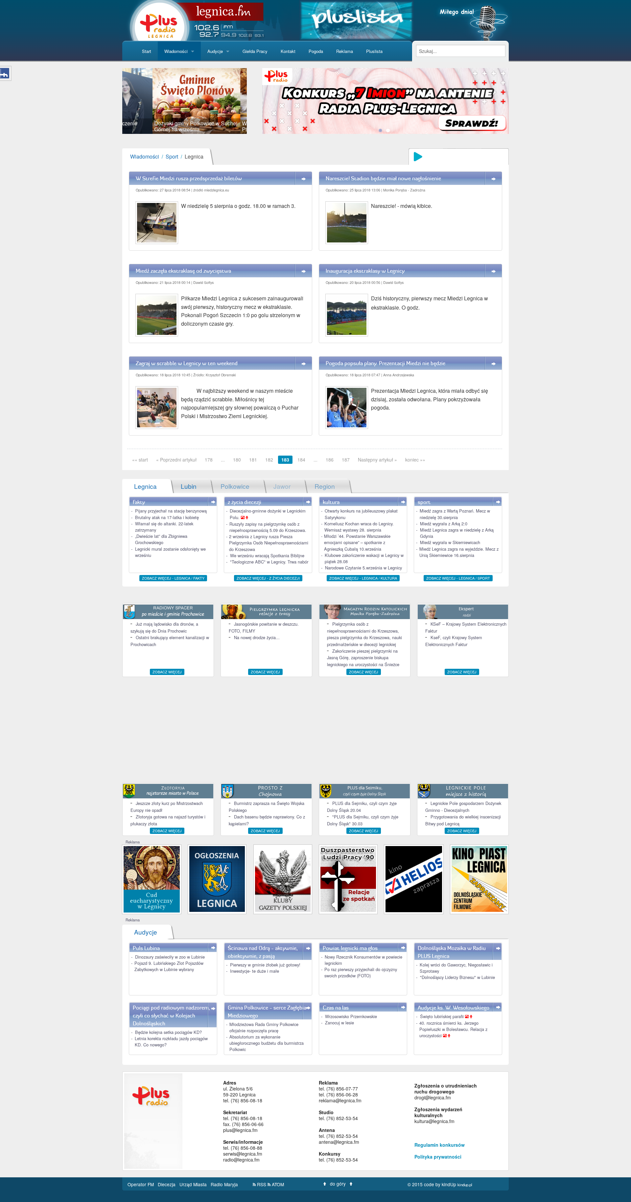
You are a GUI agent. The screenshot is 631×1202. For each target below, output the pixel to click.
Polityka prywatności (437, 1156)
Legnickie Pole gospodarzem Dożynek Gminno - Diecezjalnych (463, 806)
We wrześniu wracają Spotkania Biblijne (267, 555)
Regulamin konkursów (439, 1144)
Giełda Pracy (255, 51)
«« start (140, 459)
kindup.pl (464, 1184)
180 (237, 459)
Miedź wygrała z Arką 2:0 (443, 523)
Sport (172, 156)
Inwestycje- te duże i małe (254, 971)
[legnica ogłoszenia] (217, 878)
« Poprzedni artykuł (176, 459)
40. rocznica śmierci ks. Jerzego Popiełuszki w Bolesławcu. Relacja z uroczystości (453, 1029)
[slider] (184, 101)
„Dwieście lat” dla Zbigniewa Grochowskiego (161, 539)
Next (256, 101)
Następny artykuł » (377, 459)
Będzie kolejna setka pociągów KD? (168, 1032)
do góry (338, 1183)
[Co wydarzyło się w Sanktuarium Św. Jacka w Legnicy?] (152, 878)
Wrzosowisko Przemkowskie (351, 1016)
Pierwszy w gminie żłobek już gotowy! (265, 965)
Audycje (215, 51)
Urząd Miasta (193, 1184)
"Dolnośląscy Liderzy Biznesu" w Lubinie (457, 977)
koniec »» (415, 459)
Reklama (344, 51)
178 (209, 459)
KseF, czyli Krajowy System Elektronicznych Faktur (453, 640)
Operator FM (141, 1184)
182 (269, 459)
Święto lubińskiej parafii (442, 1016)
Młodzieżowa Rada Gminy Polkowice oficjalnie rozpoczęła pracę (263, 1027)
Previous (112, 101)
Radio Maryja (224, 1184)
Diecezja (167, 1184)
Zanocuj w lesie (339, 1022)
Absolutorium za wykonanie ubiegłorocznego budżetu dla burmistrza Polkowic (266, 1043)
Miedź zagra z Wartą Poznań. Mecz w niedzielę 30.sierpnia (455, 514)
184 (301, 459)
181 (253, 459)
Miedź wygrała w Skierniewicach (450, 542)
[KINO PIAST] (479, 878)
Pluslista (374, 51)
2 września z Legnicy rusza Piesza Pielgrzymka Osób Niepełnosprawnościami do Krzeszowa (268, 542)
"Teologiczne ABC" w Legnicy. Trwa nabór (269, 562)
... (223, 459)
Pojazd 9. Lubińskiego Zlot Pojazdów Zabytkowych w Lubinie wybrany (168, 966)
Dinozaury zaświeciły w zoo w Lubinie (170, 957)
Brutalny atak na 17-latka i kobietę (167, 517)
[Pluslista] (356, 19)
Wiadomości (176, 51)
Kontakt (288, 51)
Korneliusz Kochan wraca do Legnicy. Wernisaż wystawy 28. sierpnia (359, 526)
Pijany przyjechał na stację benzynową (171, 511)
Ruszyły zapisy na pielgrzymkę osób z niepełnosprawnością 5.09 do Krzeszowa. (267, 527)
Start (146, 51)
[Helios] (414, 878)
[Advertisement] (315, 730)
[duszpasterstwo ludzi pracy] (348, 878)
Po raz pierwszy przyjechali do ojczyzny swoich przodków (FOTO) (360, 972)
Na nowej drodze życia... (257, 637)
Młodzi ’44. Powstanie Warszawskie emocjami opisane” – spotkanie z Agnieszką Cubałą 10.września (357, 542)
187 (346, 459)
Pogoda (316, 51)
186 (330, 459)
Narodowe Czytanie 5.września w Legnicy (363, 567)
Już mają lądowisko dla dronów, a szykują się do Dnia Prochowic (164, 627)
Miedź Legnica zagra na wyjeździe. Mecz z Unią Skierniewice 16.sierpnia (459, 552)
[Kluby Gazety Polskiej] (283, 878)
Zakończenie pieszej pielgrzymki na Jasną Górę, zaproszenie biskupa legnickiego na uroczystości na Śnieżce (363, 657)
